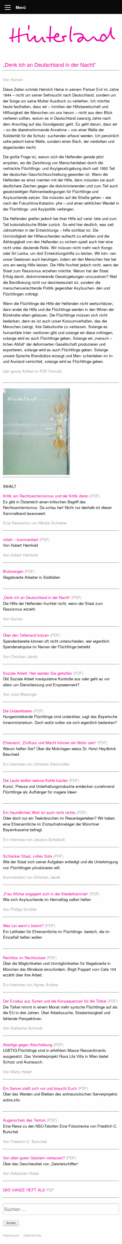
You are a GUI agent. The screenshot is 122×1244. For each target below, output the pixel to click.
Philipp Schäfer (24, 909)
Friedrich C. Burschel (29, 1141)
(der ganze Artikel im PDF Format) (32, 371)
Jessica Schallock (49, 839)
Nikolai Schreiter (52, 523)
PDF (50, 1190)
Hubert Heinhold (24, 555)
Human (17, 79)
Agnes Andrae (46, 984)
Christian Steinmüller (51, 764)
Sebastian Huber (25, 1173)
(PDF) (95, 496)
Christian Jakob (24, 656)
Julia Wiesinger (24, 694)
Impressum (11, 1235)
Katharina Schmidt (26, 1028)
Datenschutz (32, 1235)
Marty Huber (21, 1071)
